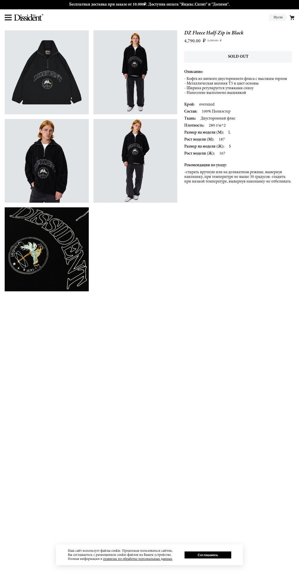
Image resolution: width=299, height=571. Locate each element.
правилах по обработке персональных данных (137, 559)
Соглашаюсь (208, 555)
